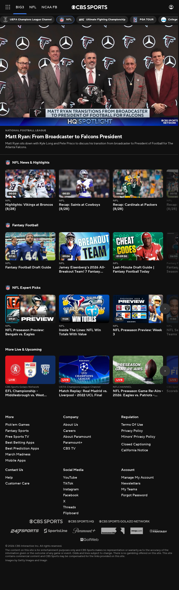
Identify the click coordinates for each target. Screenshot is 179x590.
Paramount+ (72, 442)
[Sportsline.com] (55, 530)
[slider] (88, 111)
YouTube (70, 477)
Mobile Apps (15, 460)
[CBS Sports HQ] (81, 521)
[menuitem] (27, 19)
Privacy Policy (132, 431)
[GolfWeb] (89, 539)
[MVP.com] (136, 531)
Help (9, 477)
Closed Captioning (136, 444)
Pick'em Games (17, 424)
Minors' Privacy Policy (138, 436)
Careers (69, 431)
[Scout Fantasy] (158, 531)
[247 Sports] (24, 530)
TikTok (68, 483)
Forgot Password (134, 495)
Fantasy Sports (17, 431)
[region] (88, 74)
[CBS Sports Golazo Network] (124, 521)
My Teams (129, 489)
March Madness (17, 454)
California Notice (134, 450)
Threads (69, 507)
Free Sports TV (17, 436)
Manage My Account (137, 477)
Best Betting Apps (19, 442)
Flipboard (71, 513)
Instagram (71, 489)
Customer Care (17, 483)
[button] (8, 7)
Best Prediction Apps (22, 448)
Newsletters (130, 483)
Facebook (70, 495)
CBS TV (69, 448)
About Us (70, 424)
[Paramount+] (84, 530)
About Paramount (77, 436)
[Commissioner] (113, 531)
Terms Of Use (132, 424)
